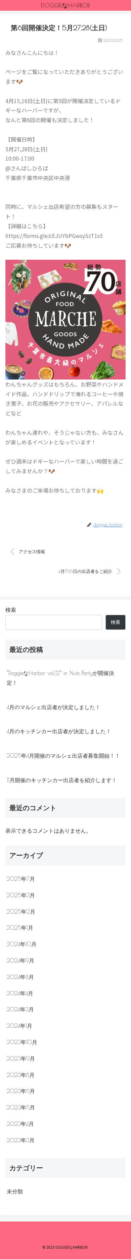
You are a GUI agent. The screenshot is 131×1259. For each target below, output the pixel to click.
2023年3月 (21, 1140)
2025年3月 (21, 895)
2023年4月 (20, 1124)
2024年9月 (20, 960)
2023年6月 (21, 1091)
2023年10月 (22, 1042)
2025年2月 (21, 912)
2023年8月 (21, 1075)
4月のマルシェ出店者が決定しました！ (53, 707)
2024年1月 (19, 1026)
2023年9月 (21, 1059)
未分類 (15, 1191)
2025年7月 (21, 879)
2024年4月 (20, 993)
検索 (10, 610)
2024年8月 (20, 977)
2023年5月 (21, 1107)
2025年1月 (20, 928)
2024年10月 (22, 944)
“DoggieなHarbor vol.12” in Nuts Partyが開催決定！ (60, 678)
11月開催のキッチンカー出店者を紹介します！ (62, 780)
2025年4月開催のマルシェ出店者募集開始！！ (63, 756)
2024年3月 (20, 1009)
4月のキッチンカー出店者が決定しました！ (59, 731)
